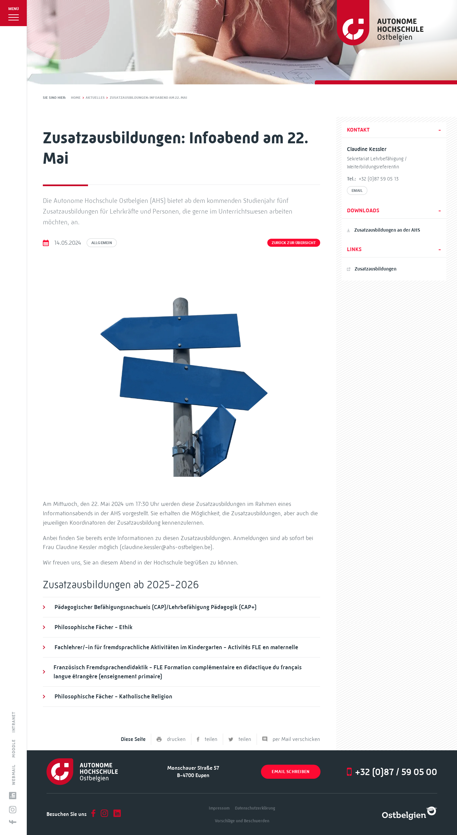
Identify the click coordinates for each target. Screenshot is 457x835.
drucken (176, 739)
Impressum (219, 808)
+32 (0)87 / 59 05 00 (396, 771)
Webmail (13, 774)
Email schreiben (290, 771)
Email (357, 190)
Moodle (13, 748)
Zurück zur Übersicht (294, 242)
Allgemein (101, 242)
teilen (211, 739)
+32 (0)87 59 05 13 (378, 179)
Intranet (13, 722)
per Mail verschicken (296, 739)
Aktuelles (95, 97)
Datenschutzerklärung (255, 808)
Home (76, 97)
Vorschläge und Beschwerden (242, 820)
